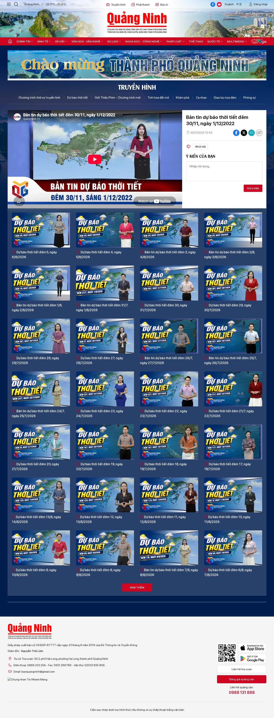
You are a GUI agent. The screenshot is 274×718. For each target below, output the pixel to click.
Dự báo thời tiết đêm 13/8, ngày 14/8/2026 (36, 519)
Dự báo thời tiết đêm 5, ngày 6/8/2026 (34, 254)
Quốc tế (213, 41)
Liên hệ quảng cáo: (242, 690)
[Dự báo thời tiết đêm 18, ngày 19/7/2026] (169, 441)
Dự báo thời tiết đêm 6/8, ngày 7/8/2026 (228, 572)
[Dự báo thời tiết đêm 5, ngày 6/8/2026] (41, 230)
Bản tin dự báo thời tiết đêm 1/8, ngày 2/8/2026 (37, 307)
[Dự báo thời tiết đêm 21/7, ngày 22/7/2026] (233, 388)
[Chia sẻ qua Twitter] (244, 133)
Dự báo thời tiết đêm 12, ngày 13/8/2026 (99, 519)
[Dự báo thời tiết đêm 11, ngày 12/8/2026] (169, 495)
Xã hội (59, 41)
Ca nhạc (201, 97)
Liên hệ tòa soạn (242, 669)
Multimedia (235, 41)
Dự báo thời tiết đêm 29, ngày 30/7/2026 (227, 307)
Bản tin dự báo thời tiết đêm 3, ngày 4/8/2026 (168, 254)
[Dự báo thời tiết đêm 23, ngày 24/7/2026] (105, 388)
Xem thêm (137, 587)
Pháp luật (174, 41)
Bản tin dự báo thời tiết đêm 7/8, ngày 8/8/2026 (169, 572)
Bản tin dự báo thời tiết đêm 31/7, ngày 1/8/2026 (102, 307)
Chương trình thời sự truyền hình (39, 97)
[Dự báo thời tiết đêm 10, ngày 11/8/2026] (233, 495)
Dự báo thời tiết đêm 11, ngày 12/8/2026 (163, 519)
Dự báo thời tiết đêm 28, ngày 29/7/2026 (35, 360)
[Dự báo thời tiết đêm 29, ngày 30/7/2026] (233, 283)
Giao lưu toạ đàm (225, 97)
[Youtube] (219, 4)
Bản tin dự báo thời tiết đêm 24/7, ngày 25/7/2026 (38, 413)
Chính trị (23, 41)
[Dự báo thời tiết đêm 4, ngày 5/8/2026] (105, 230)
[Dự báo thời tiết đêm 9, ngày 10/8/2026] (41, 547)
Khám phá (182, 97)
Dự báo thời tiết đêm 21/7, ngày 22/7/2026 (229, 413)
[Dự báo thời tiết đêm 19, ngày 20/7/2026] (105, 441)
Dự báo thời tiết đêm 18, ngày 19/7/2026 (163, 466)
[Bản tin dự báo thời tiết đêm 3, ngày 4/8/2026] (169, 230)
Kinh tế (42, 41)
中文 (239, 4)
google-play (252, 658)
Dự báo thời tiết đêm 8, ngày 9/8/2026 (98, 572)
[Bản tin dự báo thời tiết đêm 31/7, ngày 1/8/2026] (105, 283)
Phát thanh (143, 4)
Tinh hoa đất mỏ (158, 97)
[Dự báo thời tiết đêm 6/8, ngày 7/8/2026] (233, 547)
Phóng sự (249, 97)
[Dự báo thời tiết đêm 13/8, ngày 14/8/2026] (41, 495)
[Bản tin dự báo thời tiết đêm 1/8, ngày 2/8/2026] (41, 283)
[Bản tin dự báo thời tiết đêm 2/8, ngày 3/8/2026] (233, 230)
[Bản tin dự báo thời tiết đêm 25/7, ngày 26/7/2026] (233, 336)
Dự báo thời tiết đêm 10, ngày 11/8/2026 (227, 519)
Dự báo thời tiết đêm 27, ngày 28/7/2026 (99, 360)
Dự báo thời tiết (77, 97)
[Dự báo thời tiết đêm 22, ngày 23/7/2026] (169, 388)
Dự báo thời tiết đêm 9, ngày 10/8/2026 (34, 572)
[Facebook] (212, 4)
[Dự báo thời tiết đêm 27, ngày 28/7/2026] (105, 336)
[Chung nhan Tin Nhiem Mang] (72, 679)
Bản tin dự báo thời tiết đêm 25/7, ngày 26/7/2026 (230, 360)
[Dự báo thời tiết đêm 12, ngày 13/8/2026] (105, 495)
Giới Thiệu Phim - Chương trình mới (118, 97)
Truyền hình (118, 4)
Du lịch (112, 41)
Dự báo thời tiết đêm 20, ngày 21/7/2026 (35, 466)
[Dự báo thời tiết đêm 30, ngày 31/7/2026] (169, 283)
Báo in (164, 4)
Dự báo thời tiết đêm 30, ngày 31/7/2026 (163, 307)
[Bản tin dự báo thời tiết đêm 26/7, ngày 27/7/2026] (169, 336)
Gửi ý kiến (253, 188)
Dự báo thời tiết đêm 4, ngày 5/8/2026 (98, 254)
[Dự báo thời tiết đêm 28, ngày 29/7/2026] (41, 336)
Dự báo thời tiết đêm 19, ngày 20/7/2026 (99, 466)
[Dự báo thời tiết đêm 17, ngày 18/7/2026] (233, 441)
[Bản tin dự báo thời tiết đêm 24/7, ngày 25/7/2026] (41, 388)
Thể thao (196, 41)
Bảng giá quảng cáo (241, 679)
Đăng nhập (261, 4)
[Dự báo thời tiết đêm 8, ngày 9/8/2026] (105, 547)
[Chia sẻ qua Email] (251, 133)
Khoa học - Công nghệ (142, 41)
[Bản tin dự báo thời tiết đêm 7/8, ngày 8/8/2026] (169, 547)
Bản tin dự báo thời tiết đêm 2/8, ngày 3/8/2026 (229, 254)
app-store (252, 647)
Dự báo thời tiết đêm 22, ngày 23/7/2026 (163, 413)
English (229, 4)
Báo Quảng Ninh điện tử (137, 22)
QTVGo (258, 41)
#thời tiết (200, 146)
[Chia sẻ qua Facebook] (236, 133)
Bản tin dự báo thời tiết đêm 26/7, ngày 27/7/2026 (166, 360)
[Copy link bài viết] (259, 133)
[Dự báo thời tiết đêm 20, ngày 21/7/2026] (41, 441)
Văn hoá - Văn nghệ (85, 41)
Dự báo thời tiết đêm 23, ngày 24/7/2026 (99, 413)
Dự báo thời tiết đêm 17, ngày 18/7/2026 (227, 466)
